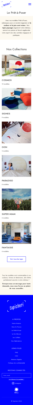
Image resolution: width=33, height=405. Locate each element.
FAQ (16, 352)
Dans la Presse (16, 327)
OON (4, 147)
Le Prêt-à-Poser (16, 330)
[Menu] (29, 4)
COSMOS (7, 80)
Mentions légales (16, 359)
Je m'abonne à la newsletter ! (16, 379)
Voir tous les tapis (16, 259)
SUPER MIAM (8, 214)
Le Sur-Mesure (16, 334)
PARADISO (7, 180)
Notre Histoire (16, 323)
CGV (16, 356)
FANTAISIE (7, 247)
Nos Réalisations (16, 341)
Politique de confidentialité (16, 363)
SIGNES (6, 113)
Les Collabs (16, 337)
